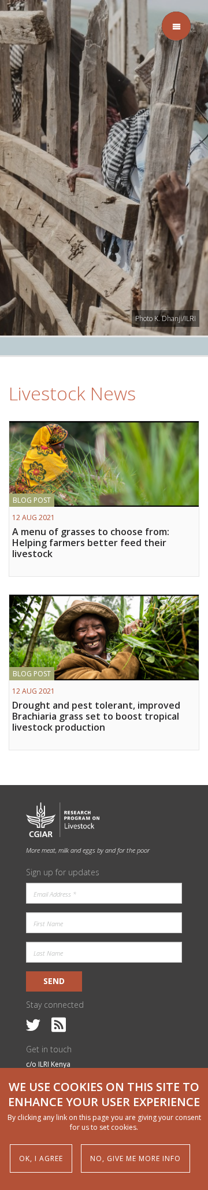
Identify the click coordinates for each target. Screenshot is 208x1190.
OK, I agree (41, 1158)
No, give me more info (135, 1158)
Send (54, 980)
